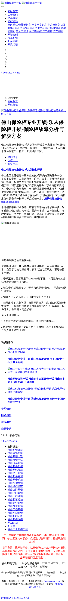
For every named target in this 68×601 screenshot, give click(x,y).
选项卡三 (13, 163)
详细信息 (13, 157)
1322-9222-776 (9, 441)
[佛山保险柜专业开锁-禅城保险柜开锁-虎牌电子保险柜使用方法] (37, 392)
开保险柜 (13, 104)
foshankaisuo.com (10, 201)
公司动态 (6, 408)
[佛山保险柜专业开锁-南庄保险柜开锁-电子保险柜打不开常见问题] (37, 352)
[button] (7, 72)
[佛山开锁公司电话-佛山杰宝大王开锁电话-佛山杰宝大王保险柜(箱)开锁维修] (37, 372)
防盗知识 (6, 415)
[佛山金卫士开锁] (34, 3)
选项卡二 (13, 160)
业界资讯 (6, 428)
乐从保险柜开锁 (33, 169)
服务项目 (6, 422)
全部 (10, 24)
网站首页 (13, 11)
